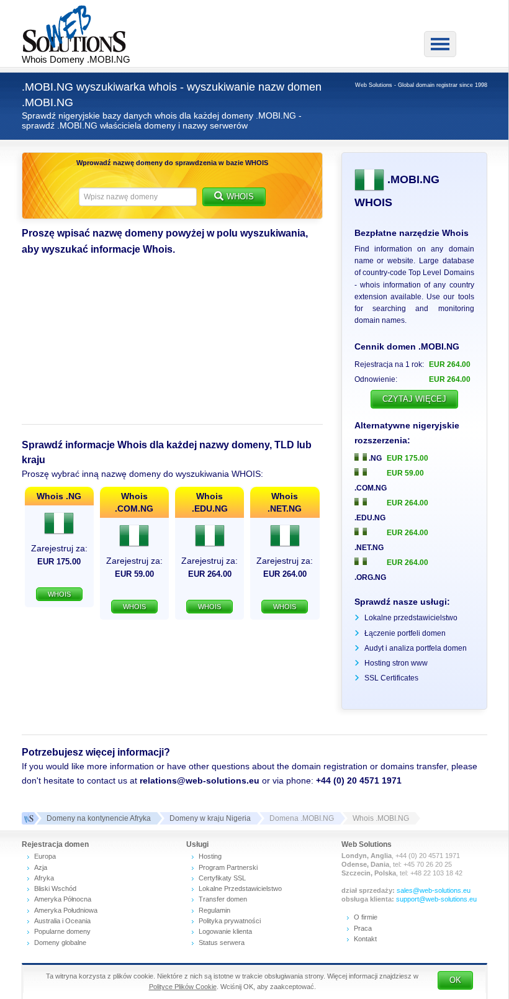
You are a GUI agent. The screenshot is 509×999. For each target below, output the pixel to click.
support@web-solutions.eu (436, 899)
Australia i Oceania (62, 920)
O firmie (365, 917)
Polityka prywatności (230, 920)
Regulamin (214, 910)
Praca (363, 928)
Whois (240, 196)
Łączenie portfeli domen (405, 633)
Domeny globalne (60, 942)
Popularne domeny (62, 931)
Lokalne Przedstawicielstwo (240, 888)
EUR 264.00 (407, 503)
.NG (374, 458)
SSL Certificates (391, 678)
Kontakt (365, 938)
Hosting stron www (396, 663)
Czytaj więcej (414, 399)
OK (455, 980)
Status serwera (222, 942)
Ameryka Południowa (65, 910)
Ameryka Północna (62, 899)
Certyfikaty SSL (222, 878)
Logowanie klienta (225, 931)
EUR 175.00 (407, 458)
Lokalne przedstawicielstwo (410, 617)
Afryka (44, 878)
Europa (45, 856)
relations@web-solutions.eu (199, 780)
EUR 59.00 (405, 473)
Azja (40, 867)
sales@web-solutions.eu (434, 890)
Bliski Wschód (55, 888)
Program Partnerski (228, 867)
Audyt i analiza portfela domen (415, 648)
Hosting (210, 856)
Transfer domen (223, 899)
